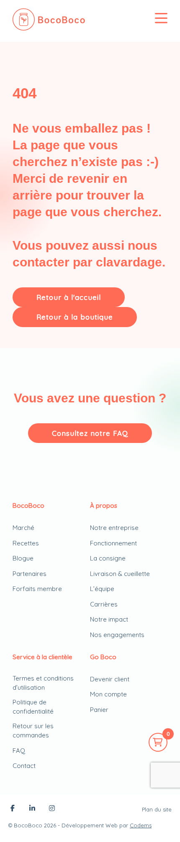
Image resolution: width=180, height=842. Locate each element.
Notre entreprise (114, 528)
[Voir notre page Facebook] (12, 809)
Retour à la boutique (74, 316)
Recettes (26, 543)
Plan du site (157, 809)
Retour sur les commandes (33, 731)
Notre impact (109, 619)
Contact (24, 766)
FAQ (19, 751)
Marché (23, 528)
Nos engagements (117, 635)
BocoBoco (28, 825)
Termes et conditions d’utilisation (43, 683)
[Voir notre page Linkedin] (32, 809)
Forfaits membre (37, 589)
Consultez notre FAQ (90, 433)
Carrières (104, 604)
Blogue (23, 558)
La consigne (108, 558)
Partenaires (29, 574)
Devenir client (109, 679)
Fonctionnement (113, 543)
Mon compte (108, 694)
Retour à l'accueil (68, 297)
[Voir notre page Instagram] (52, 809)
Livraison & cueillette (120, 574)
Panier (99, 710)
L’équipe (102, 589)
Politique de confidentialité (33, 707)
